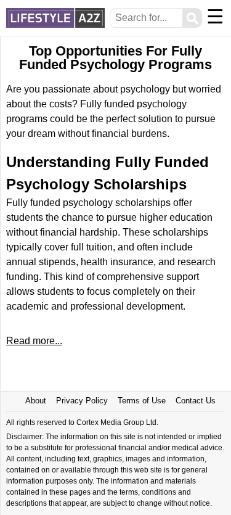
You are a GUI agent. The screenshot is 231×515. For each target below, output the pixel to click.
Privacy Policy (82, 400)
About (35, 400)
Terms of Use (142, 400)
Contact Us (196, 400)
